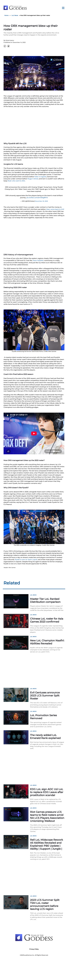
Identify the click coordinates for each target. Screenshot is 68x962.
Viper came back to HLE (55, 209)
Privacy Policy (34, 949)
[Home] (18, 8)
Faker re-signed (40, 177)
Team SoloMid (38, 260)
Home (6, 15)
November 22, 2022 (41, 201)
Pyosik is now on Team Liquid (26, 559)
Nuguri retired (33, 179)
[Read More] (17, 603)
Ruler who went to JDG (16, 181)
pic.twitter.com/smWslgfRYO (37, 198)
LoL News (15, 15)
